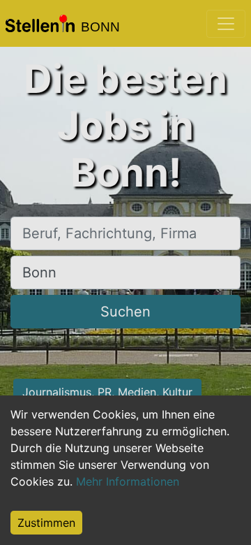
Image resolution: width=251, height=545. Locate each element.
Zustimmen (46, 523)
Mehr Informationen (127, 481)
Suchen (125, 311)
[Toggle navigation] (225, 24)
